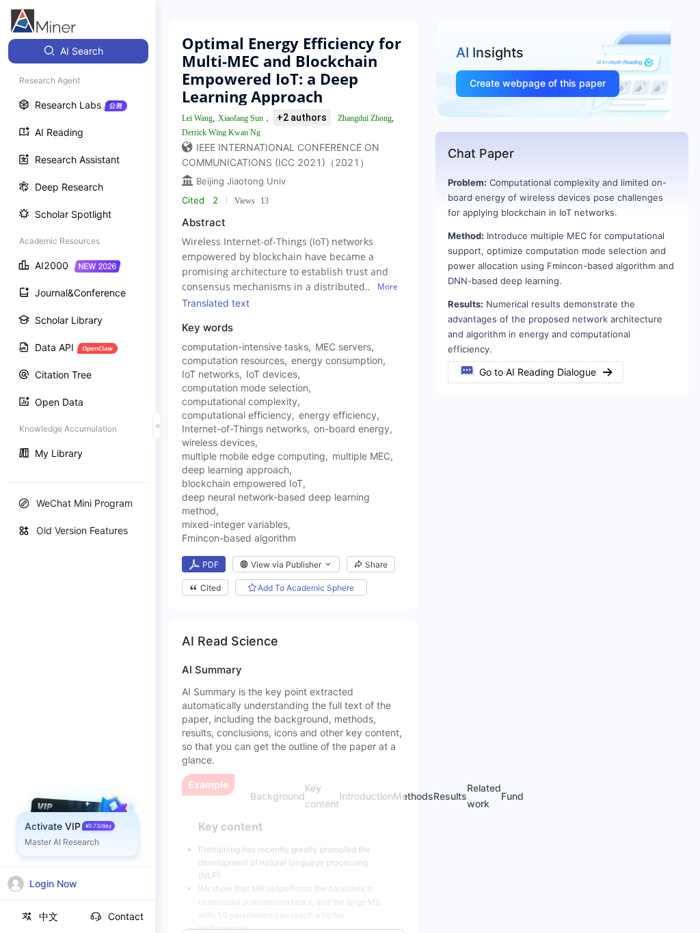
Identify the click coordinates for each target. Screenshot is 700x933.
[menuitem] (78, 51)
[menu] (78, 254)
